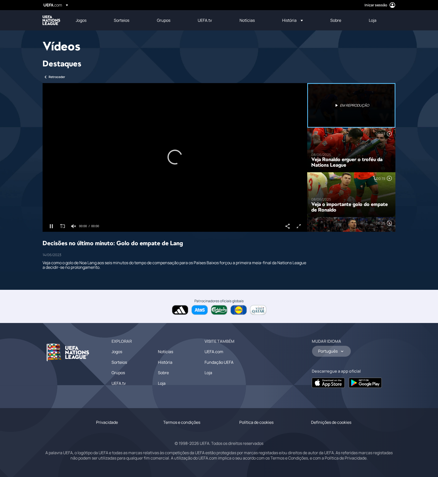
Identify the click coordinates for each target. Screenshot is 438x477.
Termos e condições (181, 422)
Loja (162, 383)
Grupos (118, 372)
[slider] (175, 219)
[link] (81, 20)
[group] (73, 226)
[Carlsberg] (219, 310)
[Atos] (199, 310)
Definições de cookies (331, 422)
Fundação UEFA (219, 362)
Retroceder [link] (57, 77)
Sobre (163, 372)
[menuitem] (88, 20)
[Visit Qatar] (258, 310)
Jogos (117, 351)
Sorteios (119, 362)
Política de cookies (256, 422)
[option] (351, 105)
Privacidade (107, 422)
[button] (292, 20)
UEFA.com (214, 351)
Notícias (165, 351)
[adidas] (180, 310)
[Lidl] (238, 310)
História (165, 362)
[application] (175, 157)
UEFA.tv (119, 383)
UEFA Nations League (51, 20)
